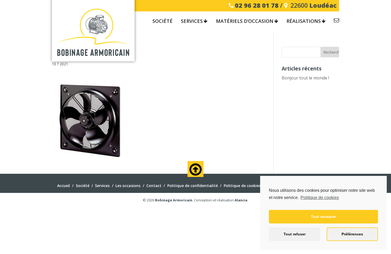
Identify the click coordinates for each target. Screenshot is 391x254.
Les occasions (127, 185)
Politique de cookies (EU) (246, 185)
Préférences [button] (352, 234)
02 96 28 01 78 (256, 5)
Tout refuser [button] (295, 234)
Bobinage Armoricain (173, 200)
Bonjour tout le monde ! (305, 78)
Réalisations (303, 21)
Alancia (241, 200)
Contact (336, 21)
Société (162, 21)
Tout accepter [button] (323, 216)
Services (192, 21)
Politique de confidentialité (192, 185)
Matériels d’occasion (244, 21)
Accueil (63, 185)
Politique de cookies (320, 197)
